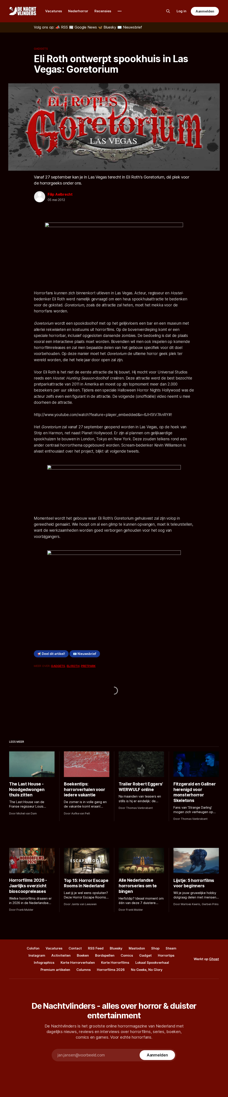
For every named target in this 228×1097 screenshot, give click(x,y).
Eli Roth (73, 666)
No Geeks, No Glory (147, 970)
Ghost (214, 959)
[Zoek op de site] (168, 11)
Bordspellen (104, 955)
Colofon (33, 948)
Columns (83, 970)
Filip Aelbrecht (60, 194)
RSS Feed (96, 948)
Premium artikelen (55, 970)
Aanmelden (204, 11)
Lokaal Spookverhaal (152, 962)
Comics (127, 955)
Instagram (36, 955)
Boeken (83, 955)
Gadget (145, 955)
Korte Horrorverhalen (78, 962)
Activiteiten (61, 955)
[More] (119, 11)
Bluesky (116, 948)
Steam (171, 948)
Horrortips (166, 955)
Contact (75, 948)
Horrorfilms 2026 (111, 970)
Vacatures (53, 11)
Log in (181, 11)
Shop (155, 948)
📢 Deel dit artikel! (51, 654)
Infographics (44, 962)
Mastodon (137, 948)
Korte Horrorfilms (115, 962)
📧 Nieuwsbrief (84, 654)
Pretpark (88, 666)
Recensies (102, 11)
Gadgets (41, 48)
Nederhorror (78, 11)
